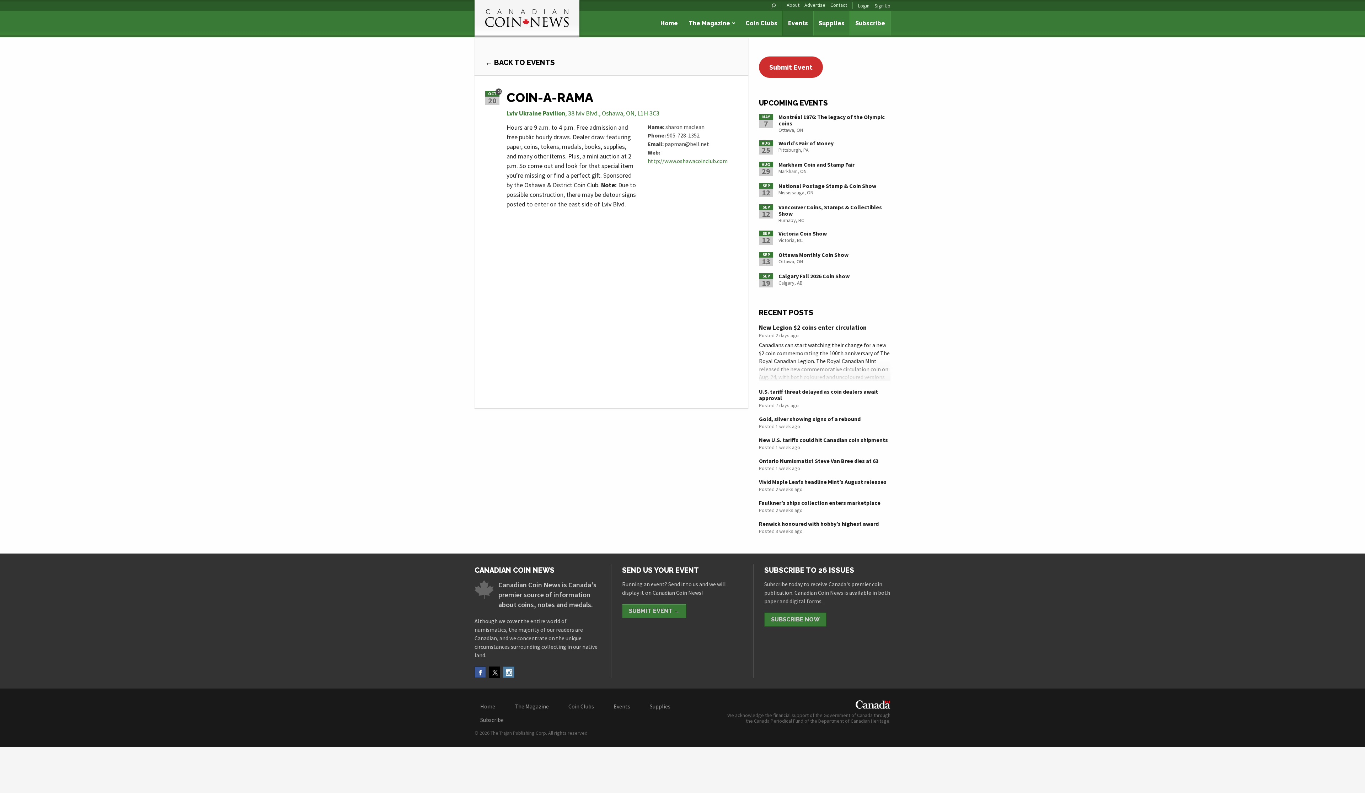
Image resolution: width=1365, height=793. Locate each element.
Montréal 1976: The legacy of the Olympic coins (831, 120)
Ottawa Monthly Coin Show (813, 254)
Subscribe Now (795, 619)
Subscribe (870, 23)
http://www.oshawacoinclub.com (688, 160)
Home (669, 23)
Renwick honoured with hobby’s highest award (819, 523)
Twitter (494, 672)
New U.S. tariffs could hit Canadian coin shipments (823, 439)
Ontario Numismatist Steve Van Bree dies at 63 (818, 460)
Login (863, 5)
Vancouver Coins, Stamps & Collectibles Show (830, 210)
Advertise (814, 5)
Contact (838, 5)
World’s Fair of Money (806, 143)
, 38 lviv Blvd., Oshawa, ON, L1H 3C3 (583, 113)
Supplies (832, 23)
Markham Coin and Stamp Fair (816, 164)
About (793, 5)
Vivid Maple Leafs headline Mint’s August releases (823, 481)
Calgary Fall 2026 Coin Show (814, 276)
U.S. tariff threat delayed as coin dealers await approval (818, 394)
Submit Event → (654, 611)
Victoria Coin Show (802, 233)
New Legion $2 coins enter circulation (813, 327)
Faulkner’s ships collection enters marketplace (819, 502)
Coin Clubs (761, 23)
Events (798, 23)
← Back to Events (520, 62)
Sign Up (882, 5)
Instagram (508, 672)
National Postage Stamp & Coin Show (827, 185)
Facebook (480, 672)
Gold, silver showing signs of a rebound (810, 418)
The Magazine (709, 23)
